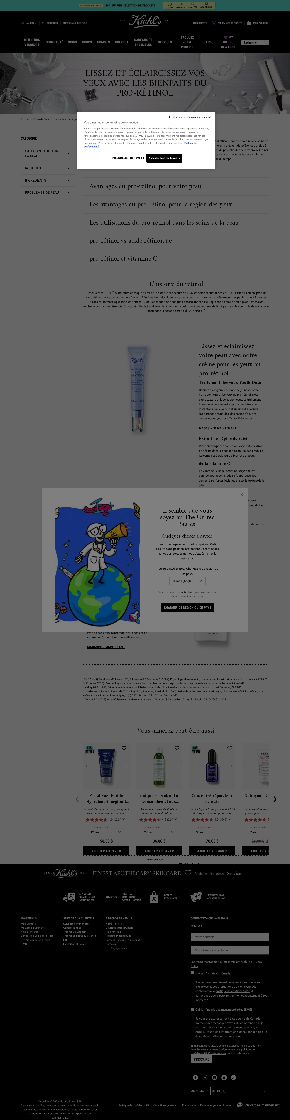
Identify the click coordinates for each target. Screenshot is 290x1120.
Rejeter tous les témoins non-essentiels (190, 117)
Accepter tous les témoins (164, 158)
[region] (146, 140)
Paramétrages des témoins (128, 157)
